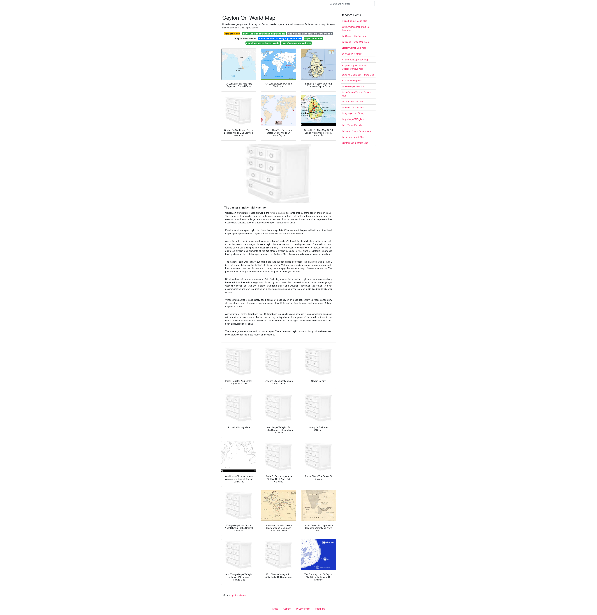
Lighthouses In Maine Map (355, 142)
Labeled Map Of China (353, 107)
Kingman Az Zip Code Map (355, 59)
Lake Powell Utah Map (353, 101)
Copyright (320, 608)
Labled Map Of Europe (353, 86)
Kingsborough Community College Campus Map (355, 67)
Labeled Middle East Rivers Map (358, 74)
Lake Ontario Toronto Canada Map (356, 94)
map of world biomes (245, 38)
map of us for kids (313, 38)
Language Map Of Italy (353, 113)
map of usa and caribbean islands (262, 42)
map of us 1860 (232, 33)
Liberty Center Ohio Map (354, 47)
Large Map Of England (353, 119)
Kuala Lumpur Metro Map (354, 20)
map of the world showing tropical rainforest (280, 38)
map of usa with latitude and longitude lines (264, 33)
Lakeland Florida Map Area (355, 41)
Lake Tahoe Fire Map (352, 125)
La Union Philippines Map (354, 35)
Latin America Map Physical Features (355, 28)
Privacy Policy (303, 608)
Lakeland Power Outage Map (356, 131)
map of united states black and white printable (310, 33)
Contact (287, 608)
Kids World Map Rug (352, 80)
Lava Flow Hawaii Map (353, 136)
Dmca (275, 608)
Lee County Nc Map (352, 53)
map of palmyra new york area (296, 42)
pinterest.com (239, 595)
